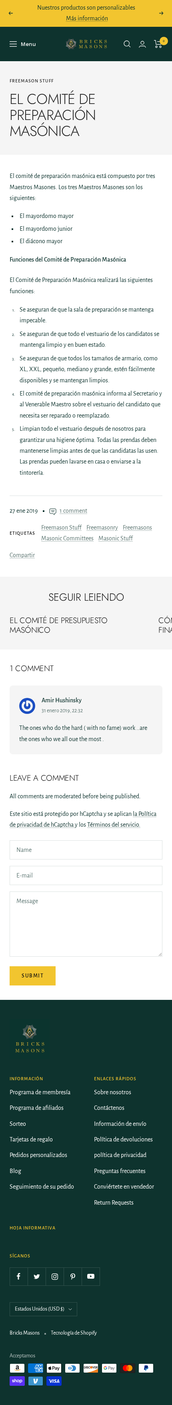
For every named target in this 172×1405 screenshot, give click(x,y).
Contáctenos (109, 1108)
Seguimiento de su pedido (42, 1186)
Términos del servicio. (113, 824)
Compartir (22, 555)
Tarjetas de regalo (31, 1139)
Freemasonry (102, 527)
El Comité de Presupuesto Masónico (59, 625)
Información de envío (120, 1124)
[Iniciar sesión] (142, 44)
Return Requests (114, 1202)
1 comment (73, 511)
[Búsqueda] (127, 44)
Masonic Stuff (115, 538)
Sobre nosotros (112, 1092)
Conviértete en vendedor (124, 1186)
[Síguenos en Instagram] (55, 1276)
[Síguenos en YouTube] (91, 1276)
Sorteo (18, 1124)
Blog (15, 1171)
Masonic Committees (67, 538)
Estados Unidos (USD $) (39, 1309)
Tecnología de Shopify (74, 1333)
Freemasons (137, 527)
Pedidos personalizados (38, 1155)
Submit (33, 976)
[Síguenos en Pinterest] (73, 1276)
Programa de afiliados (37, 1108)
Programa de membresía (40, 1092)
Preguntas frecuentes (120, 1171)
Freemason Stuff (32, 80)
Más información (87, 18)
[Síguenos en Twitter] (37, 1276)
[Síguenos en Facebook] (19, 1276)
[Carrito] (158, 44)
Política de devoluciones (123, 1139)
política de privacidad (120, 1155)
